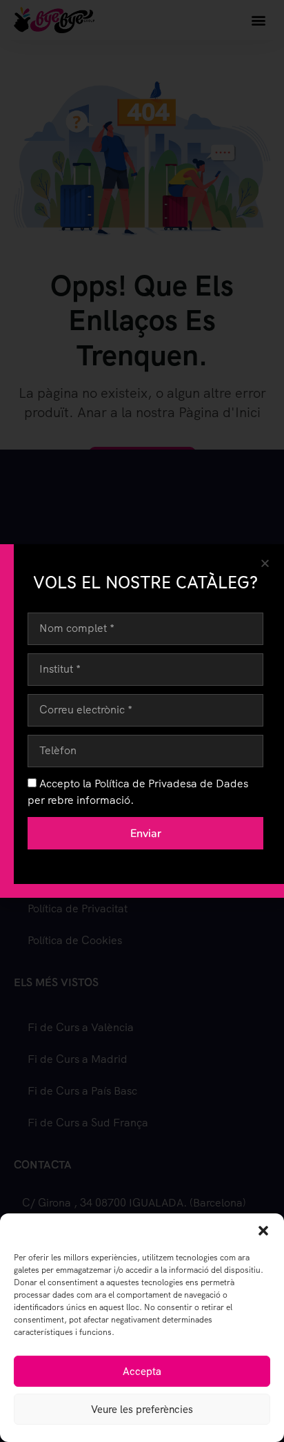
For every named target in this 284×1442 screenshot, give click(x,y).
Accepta (142, 1371)
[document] (142, 721)
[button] (263, 1231)
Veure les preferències (142, 1409)
